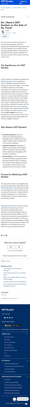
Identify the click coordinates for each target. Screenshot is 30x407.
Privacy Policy (15, 401)
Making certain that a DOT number (11, 206)
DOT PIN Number (9, 337)
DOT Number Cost (9, 347)
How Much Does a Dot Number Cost (14, 366)
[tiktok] (12, 317)
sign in (5, 298)
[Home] (7, 1)
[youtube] (9, 317)
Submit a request (22, 256)
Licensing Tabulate (9, 369)
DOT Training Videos (9, 371)
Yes (11, 247)
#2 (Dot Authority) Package (11, 382)
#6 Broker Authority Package (12, 393)
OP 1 (5, 353)
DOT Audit (7, 339)
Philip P (7, 31)
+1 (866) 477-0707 (23, 2)
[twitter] (7, 317)
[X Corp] (4, 235)
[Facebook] (1, 235)
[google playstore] (17, 325)
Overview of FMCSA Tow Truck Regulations (15, 281)
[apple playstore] (8, 325)
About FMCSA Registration (11, 363)
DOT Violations (8, 345)
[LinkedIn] (6, 235)
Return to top (5, 261)
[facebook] (5, 317)
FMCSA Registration (5, 7)
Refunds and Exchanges (10, 350)
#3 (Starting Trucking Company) (12, 385)
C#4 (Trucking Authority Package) (13, 387)
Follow (5, 36)
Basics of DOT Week (9, 342)
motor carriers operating (19, 106)
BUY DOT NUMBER (16, 7)
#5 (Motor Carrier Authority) (11, 390)
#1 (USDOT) (7, 379)
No (19, 247)
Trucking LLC (7, 355)
